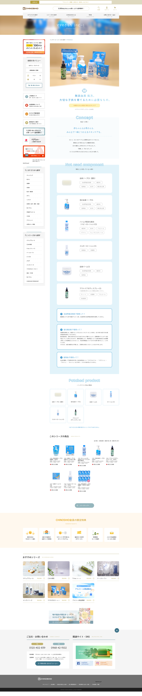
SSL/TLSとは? (26, 163)
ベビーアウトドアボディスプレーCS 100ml (112, 459)
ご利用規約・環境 (95, 684)
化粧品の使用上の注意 (61, 684)
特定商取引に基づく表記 (84, 684)
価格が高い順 (108, 440)
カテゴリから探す (33, 15)
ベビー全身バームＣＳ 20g (56, 484)
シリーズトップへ (84, 505)
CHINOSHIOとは (71, 15)
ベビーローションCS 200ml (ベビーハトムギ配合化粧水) (84, 459)
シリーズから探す (52, 15)
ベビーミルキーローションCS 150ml (70, 484)
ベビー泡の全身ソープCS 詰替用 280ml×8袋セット (84, 485)
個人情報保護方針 (72, 684)
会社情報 (53, 684)
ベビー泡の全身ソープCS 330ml (99, 459)
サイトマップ (45, 684)
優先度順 (101, 440)
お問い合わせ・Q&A (109, 15)
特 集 (90, 15)
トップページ (53, 39)
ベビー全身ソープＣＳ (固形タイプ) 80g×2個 (69, 459)
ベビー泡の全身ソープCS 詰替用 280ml (56, 459)
